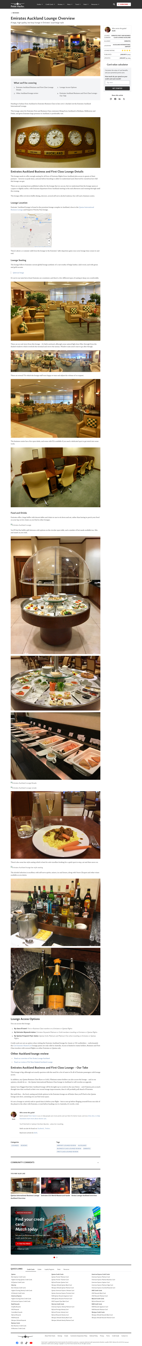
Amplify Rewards (16, 1307)
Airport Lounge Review (66, 1145)
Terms (108, 1336)
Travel (77, 4)
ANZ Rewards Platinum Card (100, 1296)
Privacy (102, 1336)
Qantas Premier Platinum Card (60, 1277)
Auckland (82, 1145)
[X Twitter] (124, 99)
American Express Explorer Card (101, 1282)
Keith (13, 1119)
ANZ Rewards (15, 1309)
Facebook (41, 1128)
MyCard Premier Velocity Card (59, 1312)
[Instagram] (21, 1343)
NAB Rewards (15, 1317)
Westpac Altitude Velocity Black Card (61, 1317)
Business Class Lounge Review (69, 1148)
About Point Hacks (50, 1336)
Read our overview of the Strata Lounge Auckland (32, 1058)
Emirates (86, 1148)
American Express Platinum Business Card (103, 1279)
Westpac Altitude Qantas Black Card (61, 1285)
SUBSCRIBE (124, 4)
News (69, 4)
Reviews (60, 4)
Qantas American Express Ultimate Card (62, 1290)
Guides (39, 4)
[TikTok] (26, 1343)
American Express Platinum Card (101, 1277)
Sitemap (60, 1336)
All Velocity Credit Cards (18, 1293)
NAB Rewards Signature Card (100, 1307)
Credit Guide (115, 1336)
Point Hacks (32, 1116)
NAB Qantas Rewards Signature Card (61, 1296)
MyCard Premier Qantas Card (59, 1282)
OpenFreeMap (41, 246)
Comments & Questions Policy (78, 1336)
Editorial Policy (94, 1336)
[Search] (113, 4)
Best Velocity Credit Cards (18, 1288)
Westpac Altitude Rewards (18, 1320)
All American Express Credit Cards (20, 1301)
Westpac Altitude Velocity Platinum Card (62, 1320)
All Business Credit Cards (18, 1328)
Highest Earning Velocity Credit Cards (21, 1290)
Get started (117, 88)
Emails (66, 1336)
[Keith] (14, 1114)
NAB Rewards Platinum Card (100, 1309)
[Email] (111, 99)
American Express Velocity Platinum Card (62, 1307)
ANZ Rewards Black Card (99, 1293)
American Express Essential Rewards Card (103, 1288)
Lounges (15, 1145)
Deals (85, 4)
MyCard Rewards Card (98, 1301)
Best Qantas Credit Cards (18, 1277)
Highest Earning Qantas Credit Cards (21, 1279)
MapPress (36, 246)
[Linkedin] (119, 99)
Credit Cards (49, 4)
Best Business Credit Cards (18, 1326)
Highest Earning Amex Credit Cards (21, 1298)
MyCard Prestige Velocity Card (59, 1309)
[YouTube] (31, 1343)
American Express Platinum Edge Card (102, 1285)
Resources (94, 4)
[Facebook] (115, 99)
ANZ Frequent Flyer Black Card (60, 1301)
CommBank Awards (16, 1312)
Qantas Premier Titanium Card (60, 1279)
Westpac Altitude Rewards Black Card (102, 1315)
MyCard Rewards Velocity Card (60, 1315)
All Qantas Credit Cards (18, 1282)
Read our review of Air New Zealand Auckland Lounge (33, 1062)
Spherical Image (18, 273)
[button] (30, 230)
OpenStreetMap (48, 246)
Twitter (47, 1128)
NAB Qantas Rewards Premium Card (61, 1298)
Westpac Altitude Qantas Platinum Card (62, 1288)
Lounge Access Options (68, 87)
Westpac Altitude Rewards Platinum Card (103, 1317)
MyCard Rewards (16, 1315)
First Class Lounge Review (67, 1152)
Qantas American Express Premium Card (62, 1293)
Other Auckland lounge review (27, 93)
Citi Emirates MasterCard (22, 1046)
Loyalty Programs (49, 1269)
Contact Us (124, 1336)
